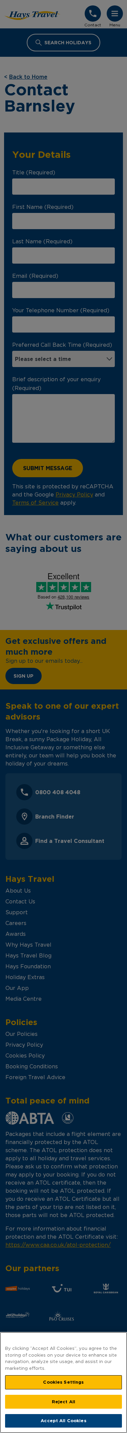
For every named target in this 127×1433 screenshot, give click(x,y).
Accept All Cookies (63, 1420)
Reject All (63, 1401)
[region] (63, 1382)
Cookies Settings (63, 1382)
